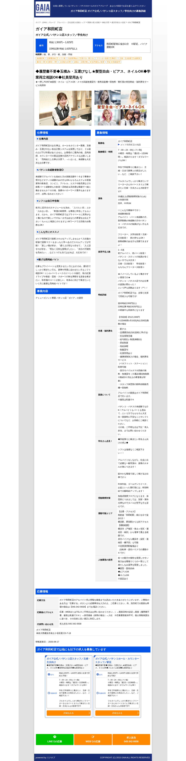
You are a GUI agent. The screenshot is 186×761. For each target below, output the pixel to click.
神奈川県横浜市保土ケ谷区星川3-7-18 (54, 633)
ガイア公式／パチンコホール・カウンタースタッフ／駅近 (117, 660)
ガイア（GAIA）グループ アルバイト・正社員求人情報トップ (60, 22)
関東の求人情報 (93, 22)
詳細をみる (69, 713)
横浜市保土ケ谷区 (119, 22)
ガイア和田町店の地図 (130, 144)
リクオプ (51, 757)
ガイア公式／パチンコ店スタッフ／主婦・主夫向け (68, 660)
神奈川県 (105, 22)
